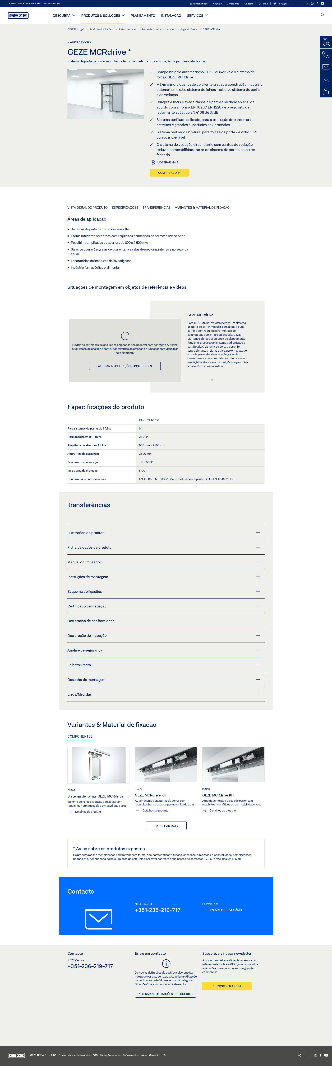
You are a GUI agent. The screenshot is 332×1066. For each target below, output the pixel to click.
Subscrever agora (227, 986)
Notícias (217, 3)
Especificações (125, 207)
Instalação (171, 15)
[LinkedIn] (307, 3)
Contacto (75, 953)
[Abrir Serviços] (206, 15)
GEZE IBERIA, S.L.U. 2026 (43, 1055)
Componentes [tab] (80, 736)
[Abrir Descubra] (73, 15)
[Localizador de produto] (326, 42)
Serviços (195, 15)
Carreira (249, 3)
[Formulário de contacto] (326, 67)
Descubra (62, 15)
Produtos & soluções (100, 15)
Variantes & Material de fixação (202, 207)
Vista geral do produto (87, 207)
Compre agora (169, 172)
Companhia (233, 3)
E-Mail (236, 858)
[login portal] (326, 91)
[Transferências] (326, 79)
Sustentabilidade (198, 3)
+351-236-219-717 (157, 910)
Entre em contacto (150, 953)
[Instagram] (312, 3)
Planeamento (143, 15)
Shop (265, 3)
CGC (95, 1055)
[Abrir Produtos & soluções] (123, 15)
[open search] (322, 15)
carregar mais (166, 826)
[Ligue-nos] (326, 55)
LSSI (164, 1055)
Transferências (157, 207)
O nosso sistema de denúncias (74, 1055)
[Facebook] (317, 3)
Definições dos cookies (135, 1055)
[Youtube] (322, 3)
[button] (281, 3)
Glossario (154, 1055)
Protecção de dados (110, 1055)
